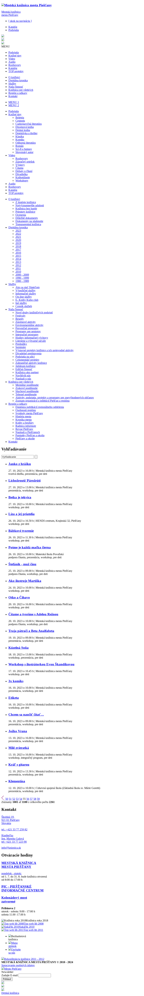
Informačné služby (25, 293)
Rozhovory (14, 65)
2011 (18, 268)
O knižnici (14, 77)
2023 (18, 230)
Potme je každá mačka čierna (29, 547)
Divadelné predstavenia (28, 353)
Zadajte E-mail (9, 975)
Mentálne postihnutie (27, 384)
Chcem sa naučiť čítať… (26, 714)
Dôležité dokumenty (26, 217)
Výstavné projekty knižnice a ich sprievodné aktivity (44, 350)
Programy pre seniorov (28, 331)
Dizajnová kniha (24, 126)
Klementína (16, 781)
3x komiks (15, 681)
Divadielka (21, 174)
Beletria (19, 117)
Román (19, 145)
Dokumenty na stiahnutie (29, 221)
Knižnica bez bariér (26, 208)
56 (27, 798)
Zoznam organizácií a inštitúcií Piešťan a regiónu (42, 400)
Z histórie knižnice (25, 202)
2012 (18, 265)
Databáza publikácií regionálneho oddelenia (39, 407)
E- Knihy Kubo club (26, 299)
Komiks (19, 139)
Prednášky (21, 344)
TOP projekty (16, 71)
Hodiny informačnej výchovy (31, 337)
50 (6, 798)
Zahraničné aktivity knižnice (31, 362)
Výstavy (20, 164)
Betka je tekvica (19, 497)
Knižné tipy (14, 55)
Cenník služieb (23, 306)
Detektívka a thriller (26, 133)
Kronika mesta (23, 419)
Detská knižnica (10, 992)
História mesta (23, 416)
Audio (11, 61)
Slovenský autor (24, 152)
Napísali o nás (23, 378)
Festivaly (20, 315)
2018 (18, 246)
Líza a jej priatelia (21, 514)
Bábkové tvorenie (21, 531)
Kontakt (12, 96)
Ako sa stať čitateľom (27, 287)
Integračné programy (26, 334)
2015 (18, 255)
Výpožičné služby (25, 290)
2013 (18, 262)
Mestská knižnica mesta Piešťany (11, 13)
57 (31, 798)
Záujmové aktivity (25, 321)
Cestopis (20, 120)
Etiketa (13, 698)
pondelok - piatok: (11, 873)
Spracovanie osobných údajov (18, 965)
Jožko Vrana (17, 731)
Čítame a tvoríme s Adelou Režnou (33, 614)
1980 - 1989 (22, 280)
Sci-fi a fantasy (23, 149)
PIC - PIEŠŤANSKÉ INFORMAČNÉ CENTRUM (22, 888)
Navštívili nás (23, 375)
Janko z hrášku (19, 464)
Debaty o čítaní (23, 171)
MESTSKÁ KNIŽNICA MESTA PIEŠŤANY (18, 865)
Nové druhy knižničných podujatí (34, 312)
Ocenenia (20, 214)
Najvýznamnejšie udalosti (29, 205)
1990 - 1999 (22, 277)
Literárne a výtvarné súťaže (30, 340)
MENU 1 (13, 102)
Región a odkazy (17, 93)
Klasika (19, 136)
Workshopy (21, 180)
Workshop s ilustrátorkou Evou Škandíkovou (41, 664)
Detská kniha (22, 130)
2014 (18, 258)
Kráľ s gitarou (18, 764)
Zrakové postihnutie (26, 388)
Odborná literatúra (25, 142)
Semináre (20, 347)
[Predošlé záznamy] (3, 798)
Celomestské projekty (27, 359)
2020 (18, 240)
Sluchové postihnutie (27, 391)
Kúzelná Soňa (18, 647)
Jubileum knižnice (25, 366)
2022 (18, 233)
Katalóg (12, 26)
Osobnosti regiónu (25, 410)
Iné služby (21, 303)
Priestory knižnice (25, 211)
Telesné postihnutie (26, 394)
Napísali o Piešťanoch (27, 432)
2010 (18, 271)
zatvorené (8, 901)
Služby (12, 83)
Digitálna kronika (18, 80)
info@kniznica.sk (11, 847)
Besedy (19, 318)
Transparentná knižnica (28, 224)
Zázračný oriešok (25, 161)
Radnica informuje (25, 425)
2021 (18, 236)
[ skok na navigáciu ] (20, 20)
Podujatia (13, 30)
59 (38, 798)
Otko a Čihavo (19, 597)
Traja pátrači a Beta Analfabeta (31, 631)
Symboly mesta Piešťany (29, 413)
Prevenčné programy (26, 328)
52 (13, 798)
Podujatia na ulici (25, 356)
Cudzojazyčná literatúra (28, 123)
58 (34, 798)
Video (11, 58)
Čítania (19, 167)
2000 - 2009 (22, 274)
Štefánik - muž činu (22, 564)
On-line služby (23, 296)
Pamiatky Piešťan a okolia (29, 435)
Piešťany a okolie (25, 438)
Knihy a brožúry (24, 422)
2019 (18, 243)
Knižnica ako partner (27, 372)
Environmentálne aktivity (29, 325)
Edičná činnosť (23, 369)
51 (10, 798)
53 (17, 798)
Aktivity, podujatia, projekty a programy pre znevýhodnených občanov (54, 397)
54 (20, 798)
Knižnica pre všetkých (20, 89)
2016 (18, 252)
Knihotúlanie (22, 177)
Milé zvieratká (18, 748)
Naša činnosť (15, 86)
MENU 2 (13, 105)
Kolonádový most (14, 897)
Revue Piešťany (24, 429)
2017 (18, 249)
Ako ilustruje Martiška (24, 581)
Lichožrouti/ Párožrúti (24, 480)
